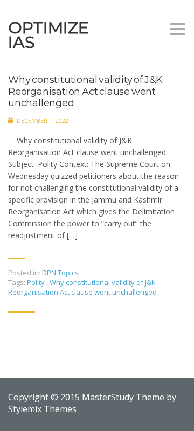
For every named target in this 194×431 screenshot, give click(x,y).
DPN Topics (60, 272)
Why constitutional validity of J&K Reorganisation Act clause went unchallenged (85, 91)
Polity (36, 282)
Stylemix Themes (42, 409)
